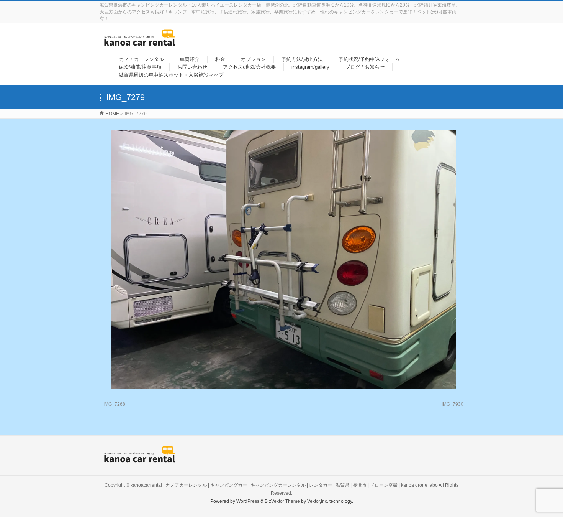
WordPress (247, 501)
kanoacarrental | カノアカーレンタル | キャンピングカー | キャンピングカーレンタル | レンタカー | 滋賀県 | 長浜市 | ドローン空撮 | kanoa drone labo (284, 485)
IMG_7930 (452, 404)
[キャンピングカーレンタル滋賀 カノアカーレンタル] (140, 42)
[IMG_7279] (283, 259)
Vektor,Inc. (317, 501)
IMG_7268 (114, 404)
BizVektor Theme (282, 501)
